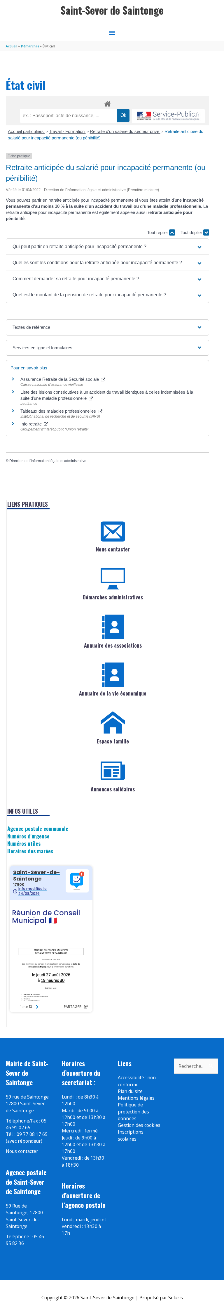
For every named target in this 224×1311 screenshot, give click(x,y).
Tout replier (158, 232)
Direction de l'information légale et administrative (47, 461)
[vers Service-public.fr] (168, 116)
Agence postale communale (37, 828)
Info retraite (31, 423)
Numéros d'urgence (28, 836)
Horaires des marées (30, 851)
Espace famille (113, 741)
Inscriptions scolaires (131, 1135)
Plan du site (130, 1091)
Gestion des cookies (139, 1125)
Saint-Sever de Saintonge (112, 10)
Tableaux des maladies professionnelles (58, 411)
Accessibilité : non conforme (137, 1080)
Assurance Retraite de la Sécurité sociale (60, 379)
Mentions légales (136, 1098)
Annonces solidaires (113, 789)
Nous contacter (113, 549)
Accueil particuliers (26, 131)
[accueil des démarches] (107, 103)
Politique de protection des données (133, 1111)
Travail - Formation (67, 131)
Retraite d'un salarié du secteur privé (125, 131)
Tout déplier (192, 232)
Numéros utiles (24, 843)
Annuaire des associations (113, 645)
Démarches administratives (113, 597)
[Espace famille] (113, 722)
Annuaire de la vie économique (112, 693)
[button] (107, 247)
